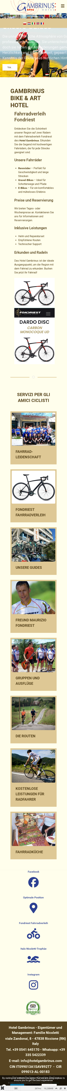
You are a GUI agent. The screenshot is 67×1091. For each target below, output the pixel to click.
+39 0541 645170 (26, 1050)
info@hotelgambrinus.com (41, 1061)
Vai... (9, 67)
